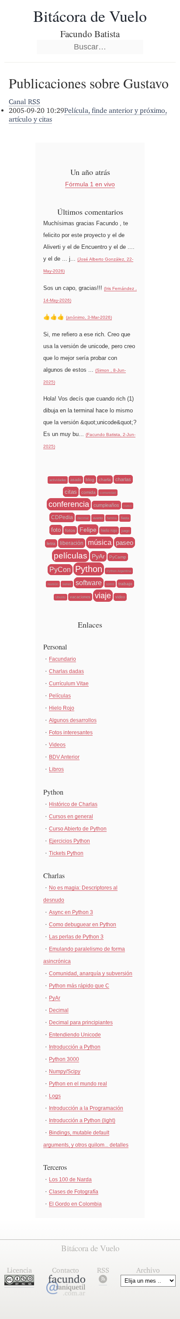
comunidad (108, 492)
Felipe (88, 529)
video (120, 597)
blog (90, 479)
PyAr (98, 556)
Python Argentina (119, 570)
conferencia (68, 504)
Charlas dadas (66, 671)
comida (88, 492)
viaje (103, 595)
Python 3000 (64, 1059)
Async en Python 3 (71, 912)
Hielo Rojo (61, 708)
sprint (110, 584)
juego (125, 531)
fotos (70, 530)
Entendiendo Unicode (75, 1034)
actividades (57, 480)
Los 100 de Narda (70, 1179)
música (99, 542)
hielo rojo (109, 530)
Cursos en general (71, 816)
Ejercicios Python (69, 841)
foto (56, 530)
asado (75, 480)
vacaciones (80, 597)
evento (98, 518)
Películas (60, 695)
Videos (57, 744)
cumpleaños (106, 505)
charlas (123, 479)
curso (128, 505)
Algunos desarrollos (73, 720)
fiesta (125, 518)
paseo (124, 542)
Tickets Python (66, 853)
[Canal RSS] (103, 1280)
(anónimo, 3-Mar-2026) (89, 317)
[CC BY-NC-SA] (19, 1283)
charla (105, 479)
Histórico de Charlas (73, 804)
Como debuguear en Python (82, 924)
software (89, 582)
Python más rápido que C (79, 985)
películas (70, 555)
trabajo (125, 583)
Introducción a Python (74, 1047)
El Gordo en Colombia (75, 1204)
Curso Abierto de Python (78, 828)
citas (71, 492)
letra (51, 543)
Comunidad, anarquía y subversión (90, 973)
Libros (56, 769)
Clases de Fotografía (73, 1191)
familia (112, 518)
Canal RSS (24, 102)
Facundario (62, 659)
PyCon (60, 569)
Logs (55, 1096)
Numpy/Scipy (64, 1071)
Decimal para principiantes (81, 1022)
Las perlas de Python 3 (76, 936)
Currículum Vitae (69, 683)
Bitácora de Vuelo (90, 15)
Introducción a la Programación (86, 1108)
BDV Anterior (64, 757)
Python (88, 569)
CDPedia (62, 517)
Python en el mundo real (78, 1083)
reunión (53, 584)
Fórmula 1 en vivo (90, 184)
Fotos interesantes (71, 732)
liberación (71, 543)
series (66, 584)
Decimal (59, 1010)
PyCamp (117, 557)
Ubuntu (60, 597)
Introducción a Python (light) (82, 1120)
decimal (83, 518)
